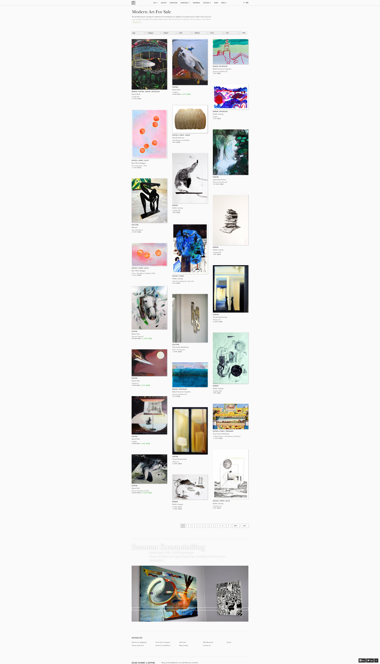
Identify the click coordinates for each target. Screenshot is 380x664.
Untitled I (175, 92)
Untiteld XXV (176, 210)
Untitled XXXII (176, 507)
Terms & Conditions (162, 645)
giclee (146, 160)
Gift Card (182, 642)
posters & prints (137, 160)
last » (245, 526)
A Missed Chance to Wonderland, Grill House (226, 436)
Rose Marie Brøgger (139, 163)
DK (244, 3)
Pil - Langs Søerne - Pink (139, 166)
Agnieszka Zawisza (219, 180)
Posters (206, 3)
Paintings (184, 3)
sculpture (135, 225)
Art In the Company (162, 642)
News (216, 3)
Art (154, 3)
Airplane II (135, 383)
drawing (134, 91)
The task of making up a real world (182, 281)
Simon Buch (136, 94)
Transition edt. (217, 506)
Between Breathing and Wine (140, 491)
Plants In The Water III (220, 182)
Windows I (175, 462)
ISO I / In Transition (178, 350)
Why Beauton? (208, 642)
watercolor (156, 91)
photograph (229, 431)
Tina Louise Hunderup (180, 347)
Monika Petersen (178, 138)
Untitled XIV (135, 97)
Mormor (135, 227)
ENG (247, 3)
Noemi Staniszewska (179, 459)
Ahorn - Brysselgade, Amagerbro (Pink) (143, 273)
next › (236, 526)
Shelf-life (134, 442)
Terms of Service (138, 645)
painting (141, 91)
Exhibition (173, 3)
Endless (215, 117)
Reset (244, 33)
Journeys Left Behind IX (179, 394)
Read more (137, 22)
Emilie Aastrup (177, 208)
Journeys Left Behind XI (220, 71)
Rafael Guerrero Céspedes (181, 392)
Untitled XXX (217, 252)
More (223, 3)
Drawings (196, 3)
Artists (164, 3)
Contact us (207, 645)
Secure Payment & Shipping (143, 663)
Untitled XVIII (217, 391)
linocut (187, 135)
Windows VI (216, 320)
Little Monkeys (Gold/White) (180, 140)
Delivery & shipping (139, 642)
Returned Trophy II (137, 336)
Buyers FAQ (183, 645)
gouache (148, 91)
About (229, 642)
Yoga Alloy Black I (137, 230)
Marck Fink (136, 334)
